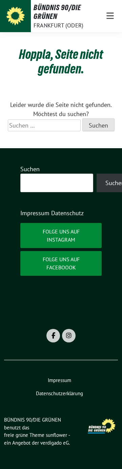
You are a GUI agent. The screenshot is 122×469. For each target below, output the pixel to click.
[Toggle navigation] (110, 16)
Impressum (34, 213)
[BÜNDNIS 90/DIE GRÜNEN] (15, 16)
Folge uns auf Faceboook (61, 263)
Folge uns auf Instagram (61, 235)
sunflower (56, 435)
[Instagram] (69, 335)
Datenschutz (67, 213)
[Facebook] (53, 335)
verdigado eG (54, 443)
